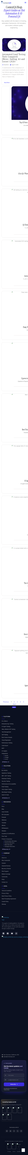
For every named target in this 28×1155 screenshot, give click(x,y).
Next (14, 704)
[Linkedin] (3, 933)
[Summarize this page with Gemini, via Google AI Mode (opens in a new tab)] (14, 1131)
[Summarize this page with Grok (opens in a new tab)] (17, 1131)
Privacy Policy (6, 1089)
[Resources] (2, 802)
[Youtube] (12, 933)
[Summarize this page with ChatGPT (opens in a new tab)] (6, 1131)
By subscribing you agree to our (10, 1088)
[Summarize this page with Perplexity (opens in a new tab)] (21, 1131)
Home (14, 707)
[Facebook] (7, 933)
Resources (7, 802)
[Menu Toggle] (25, 2)
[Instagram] (16, 933)
